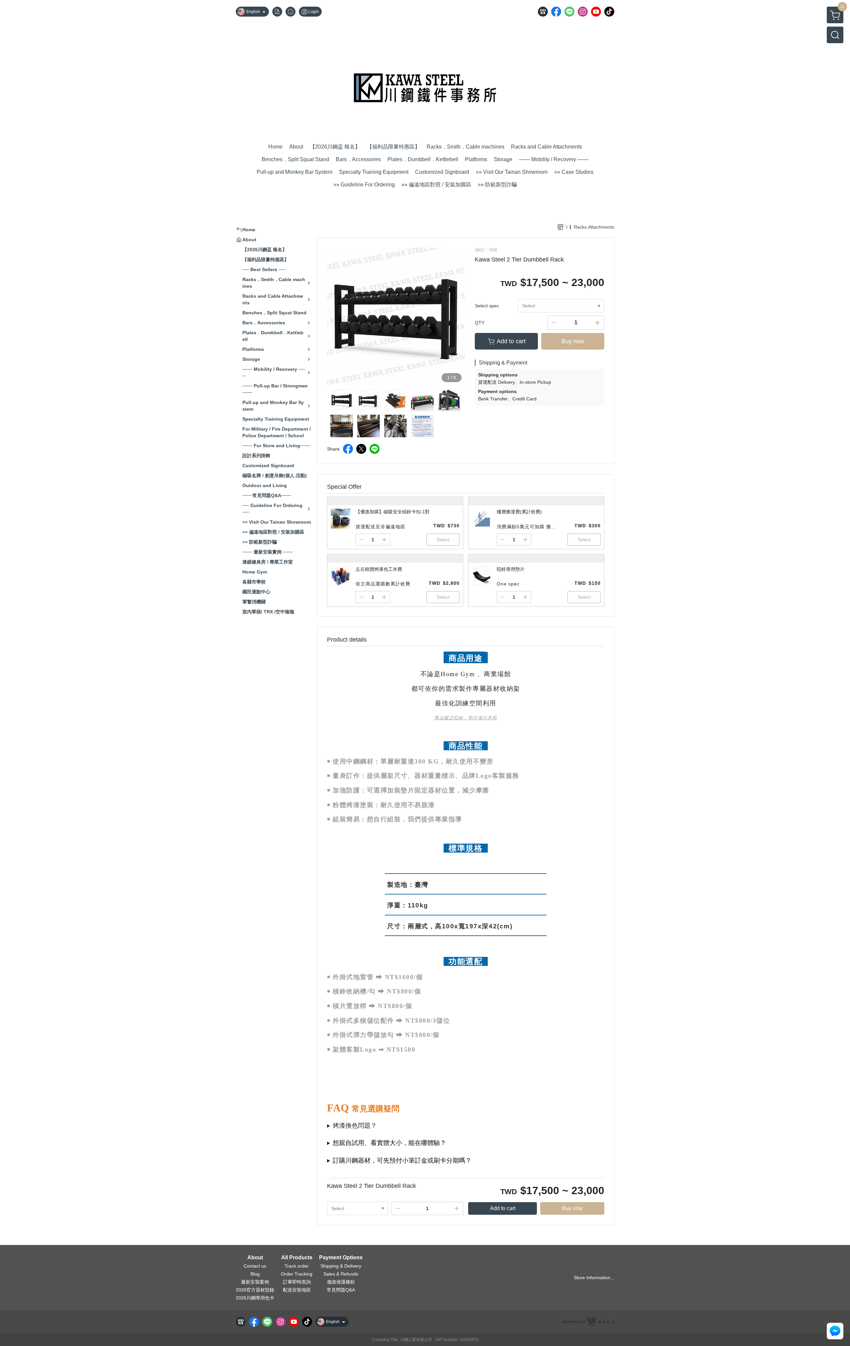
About (255, 1257)
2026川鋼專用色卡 (255, 1297)
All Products (296, 1257)
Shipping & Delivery (340, 1266)
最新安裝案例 (255, 1282)
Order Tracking (296, 1274)
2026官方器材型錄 (255, 1290)
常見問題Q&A (341, 1290)
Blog (255, 1274)
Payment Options (341, 1257)
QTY (479, 322)
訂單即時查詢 (297, 1282)
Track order (297, 1266)
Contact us (255, 1266)
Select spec (487, 305)
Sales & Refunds (340, 1274)
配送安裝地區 (297, 1290)
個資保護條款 (341, 1282)
